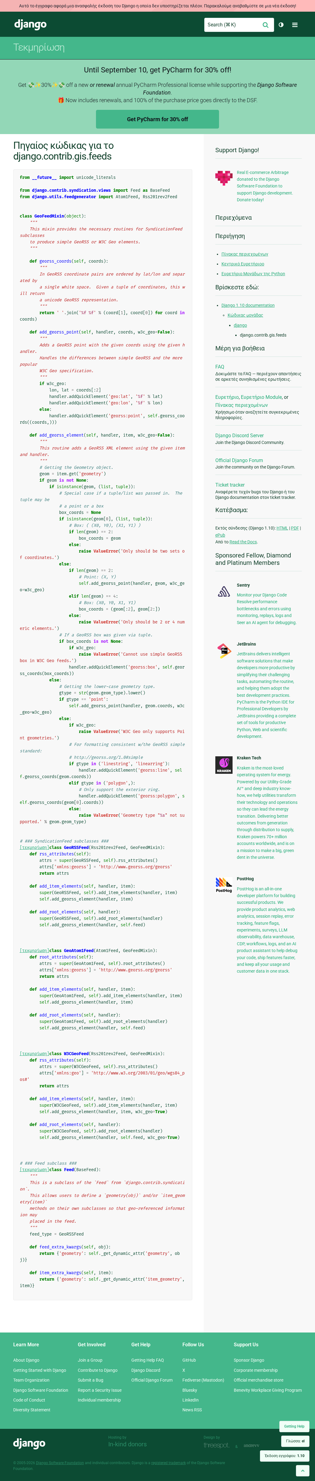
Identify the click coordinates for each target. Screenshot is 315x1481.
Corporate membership (256, 1370)
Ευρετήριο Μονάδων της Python (253, 273)
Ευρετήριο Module (261, 397)
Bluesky (189, 1390)
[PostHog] (224, 891)
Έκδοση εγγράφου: (285, 1456)
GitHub (189, 1360)
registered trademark (168, 1463)
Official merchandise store (258, 1380)
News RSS (192, 1409)
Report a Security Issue (100, 1390)
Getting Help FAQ (147, 1360)
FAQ (219, 367)
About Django (26, 1360)
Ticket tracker (230, 485)
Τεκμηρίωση (39, 47)
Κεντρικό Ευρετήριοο (242, 263)
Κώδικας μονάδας (245, 315)
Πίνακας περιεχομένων (244, 254)
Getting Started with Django (39, 1370)
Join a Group (90, 1360)
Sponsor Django (249, 1360)
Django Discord (145, 1370)
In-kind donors (127, 1444)
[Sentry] (224, 597)
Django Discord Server (239, 435)
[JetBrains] (224, 658)
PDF (295, 528)
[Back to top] (302, 1470)
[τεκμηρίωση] (34, 847)
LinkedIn (190, 1400)
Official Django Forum (239, 460)
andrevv (258, 1446)
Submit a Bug (90, 1380)
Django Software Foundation (40, 1390)
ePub (220, 535)
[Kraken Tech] (224, 772)
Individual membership (99, 1400)
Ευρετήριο (227, 397)
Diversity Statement (31, 1409)
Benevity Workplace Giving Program (268, 1390)
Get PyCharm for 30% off (157, 119)
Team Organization (31, 1380)
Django (30, 24)
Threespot (218, 1446)
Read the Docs (243, 541)
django (240, 325)
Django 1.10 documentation (248, 305)
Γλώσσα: (295, 1441)
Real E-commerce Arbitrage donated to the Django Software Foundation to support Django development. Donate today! (265, 186)
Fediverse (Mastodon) (203, 1380)
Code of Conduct (29, 1400)
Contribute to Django (98, 1370)
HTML (282, 528)
